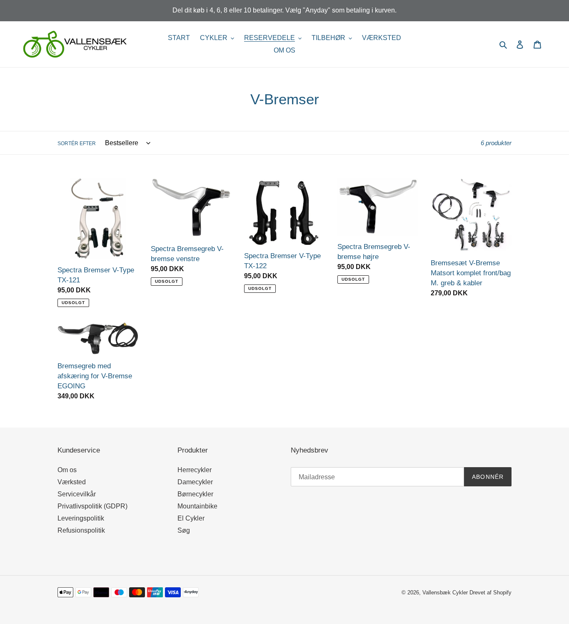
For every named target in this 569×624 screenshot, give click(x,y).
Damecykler (195, 482)
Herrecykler (194, 469)
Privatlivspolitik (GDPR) (92, 506)
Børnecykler (195, 494)
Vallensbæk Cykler (445, 592)
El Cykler (191, 518)
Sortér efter (76, 143)
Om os (67, 469)
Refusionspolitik (81, 530)
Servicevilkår (76, 494)
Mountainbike (197, 506)
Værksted (71, 482)
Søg (183, 530)
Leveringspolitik (80, 518)
